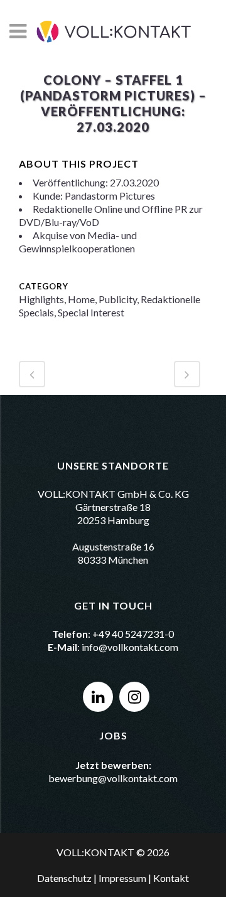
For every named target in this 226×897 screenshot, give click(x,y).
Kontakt (171, 878)
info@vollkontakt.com (130, 647)
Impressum (122, 878)
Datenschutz (64, 878)
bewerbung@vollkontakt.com (113, 778)
